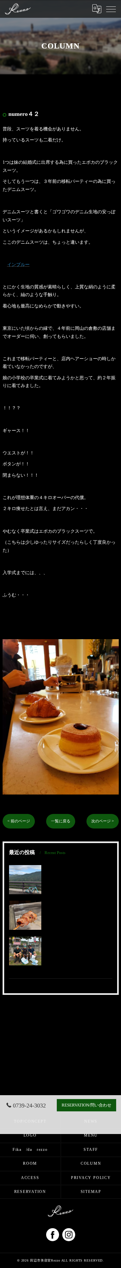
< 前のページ (18, 821)
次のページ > (102, 821)
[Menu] (111, 9)
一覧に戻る (60, 821)
